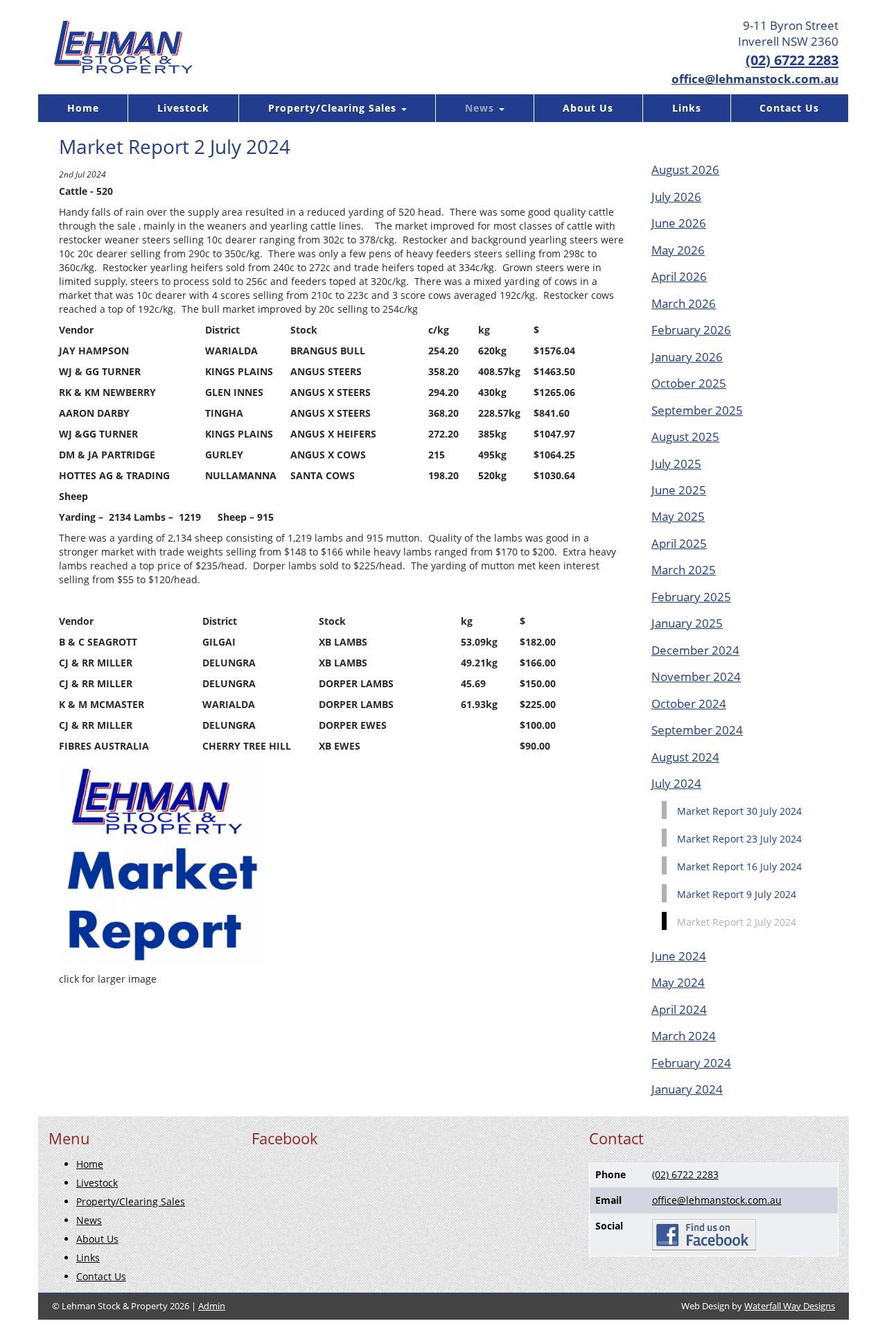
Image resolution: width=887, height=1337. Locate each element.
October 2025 (688, 383)
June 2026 (678, 223)
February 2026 (691, 330)
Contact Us (789, 107)
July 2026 (676, 197)
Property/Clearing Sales (334, 107)
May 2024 (678, 982)
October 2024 (688, 703)
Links (686, 107)
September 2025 (697, 410)
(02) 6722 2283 (792, 59)
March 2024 (683, 1036)
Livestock (183, 107)
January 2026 (687, 357)
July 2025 (676, 464)
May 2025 (678, 516)
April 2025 (679, 543)
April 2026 (679, 276)
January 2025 (687, 623)
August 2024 (685, 757)
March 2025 (683, 570)
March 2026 (683, 303)
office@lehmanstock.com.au (754, 79)
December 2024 (695, 650)
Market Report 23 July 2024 (739, 838)
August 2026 (685, 170)
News (481, 107)
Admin (211, 1306)
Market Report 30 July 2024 (739, 811)
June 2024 (678, 956)
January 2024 (687, 1089)
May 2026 (678, 250)
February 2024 (691, 1063)
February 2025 (691, 597)
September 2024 (697, 730)
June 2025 (678, 490)
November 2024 (696, 676)
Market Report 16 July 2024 (739, 866)
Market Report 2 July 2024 (736, 922)
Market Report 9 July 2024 (736, 894)
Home (83, 107)
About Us (588, 107)
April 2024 (679, 1009)
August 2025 (685, 437)
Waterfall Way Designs (789, 1306)
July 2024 (676, 783)
